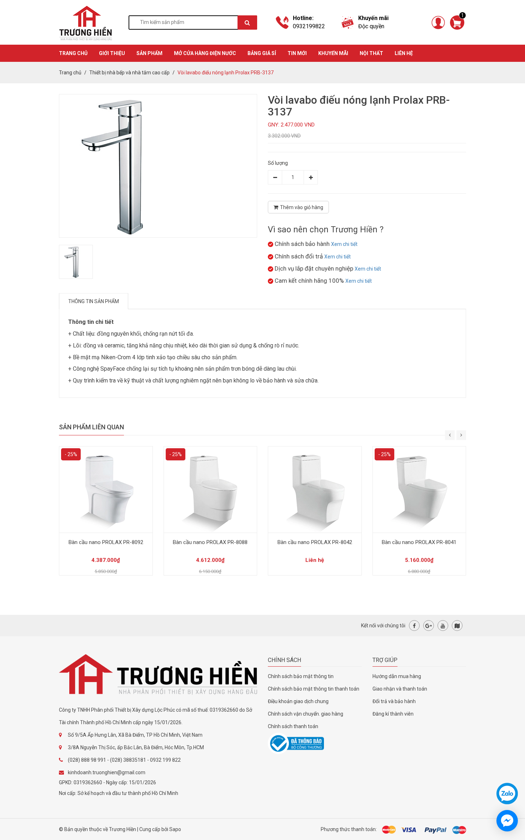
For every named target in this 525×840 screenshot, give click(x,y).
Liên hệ (404, 53)
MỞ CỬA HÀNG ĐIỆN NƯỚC (205, 53)
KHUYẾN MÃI (333, 53)
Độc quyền (371, 26)
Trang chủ (70, 72)
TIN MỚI (297, 53)
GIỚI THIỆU (112, 53)
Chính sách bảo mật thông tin (301, 676)
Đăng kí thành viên (393, 714)
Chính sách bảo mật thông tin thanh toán (313, 689)
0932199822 (309, 26)
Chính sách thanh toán (293, 726)
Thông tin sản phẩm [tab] (93, 301)
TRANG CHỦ (73, 53)
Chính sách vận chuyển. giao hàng (305, 714)
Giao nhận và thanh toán (399, 689)
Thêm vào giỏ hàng (301, 207)
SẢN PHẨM (149, 53)
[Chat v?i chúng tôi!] (507, 820)
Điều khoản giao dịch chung (298, 701)
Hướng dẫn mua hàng (396, 676)
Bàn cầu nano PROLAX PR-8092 (106, 542)
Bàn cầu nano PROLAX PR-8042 (315, 542)
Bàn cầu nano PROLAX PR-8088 (210, 542)
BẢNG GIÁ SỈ (262, 53)
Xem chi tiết (344, 244)
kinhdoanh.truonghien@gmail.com (106, 772)
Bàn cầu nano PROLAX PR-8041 (419, 542)
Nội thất (371, 53)
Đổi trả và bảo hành (394, 701)
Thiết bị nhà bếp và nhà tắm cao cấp (129, 72)
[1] (457, 22)
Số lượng (278, 163)
